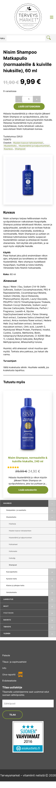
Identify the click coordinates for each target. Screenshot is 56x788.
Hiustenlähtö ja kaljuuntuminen (20, 538)
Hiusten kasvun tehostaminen (20, 531)
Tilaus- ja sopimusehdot (14, 661)
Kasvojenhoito (11, 572)
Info (4, 668)
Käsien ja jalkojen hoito (15, 585)
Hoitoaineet (13, 544)
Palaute (6, 655)
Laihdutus (8, 599)
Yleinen (6, 634)
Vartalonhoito (11, 592)
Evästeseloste (9, 680)
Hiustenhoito (11, 517)
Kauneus (7, 503)
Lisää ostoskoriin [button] (28, 489)
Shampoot (13, 565)
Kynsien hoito (11, 579)
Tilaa (12, 714)
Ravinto (7, 620)
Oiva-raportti (8, 674)
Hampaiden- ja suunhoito (16, 510)
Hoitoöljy (12, 558)
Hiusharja (12, 524)
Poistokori (8, 613)
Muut (6, 606)
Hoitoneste (13, 551)
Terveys (7, 627)
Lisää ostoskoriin (29, 106)
